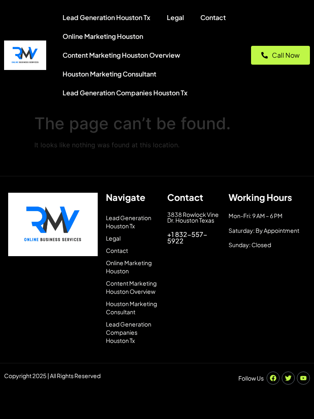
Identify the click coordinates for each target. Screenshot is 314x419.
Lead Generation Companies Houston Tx (125, 92)
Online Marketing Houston (103, 36)
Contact (213, 17)
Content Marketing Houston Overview (121, 55)
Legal (175, 17)
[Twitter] (288, 378)
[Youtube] (303, 378)
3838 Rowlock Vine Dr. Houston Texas (193, 217)
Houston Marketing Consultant (109, 74)
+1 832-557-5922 (187, 237)
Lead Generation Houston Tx (106, 17)
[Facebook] (273, 378)
